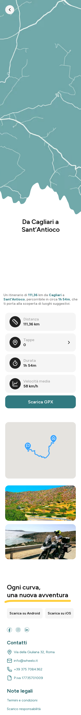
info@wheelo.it (26, 661)
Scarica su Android (25, 613)
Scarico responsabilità (24, 709)
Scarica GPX (40, 401)
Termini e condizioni (22, 700)
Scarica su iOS (59, 613)
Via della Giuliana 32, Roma (34, 652)
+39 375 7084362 (28, 669)
